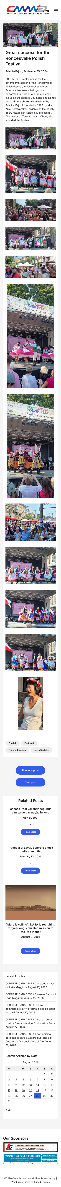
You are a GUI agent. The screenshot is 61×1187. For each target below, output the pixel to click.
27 (30, 1095)
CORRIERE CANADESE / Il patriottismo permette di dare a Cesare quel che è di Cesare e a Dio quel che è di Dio (28, 1037)
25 (16, 1095)
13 (30, 1084)
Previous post (30, 770)
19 (23, 1090)
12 (23, 1084)
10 (9, 1084)
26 (23, 1095)
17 (9, 1090)
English (13, 743)
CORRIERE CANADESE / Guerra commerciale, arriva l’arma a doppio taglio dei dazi (30, 1008)
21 (37, 1090)
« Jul (8, 1109)
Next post (30, 782)
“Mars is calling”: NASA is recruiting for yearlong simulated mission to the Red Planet (30, 928)
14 (37, 1084)
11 (16, 1084)
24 (9, 1095)
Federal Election (17, 750)
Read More (30, 831)
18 (16, 1090)
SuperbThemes (42, 1182)
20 (30, 1090)
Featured (29, 743)
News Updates (41, 750)
